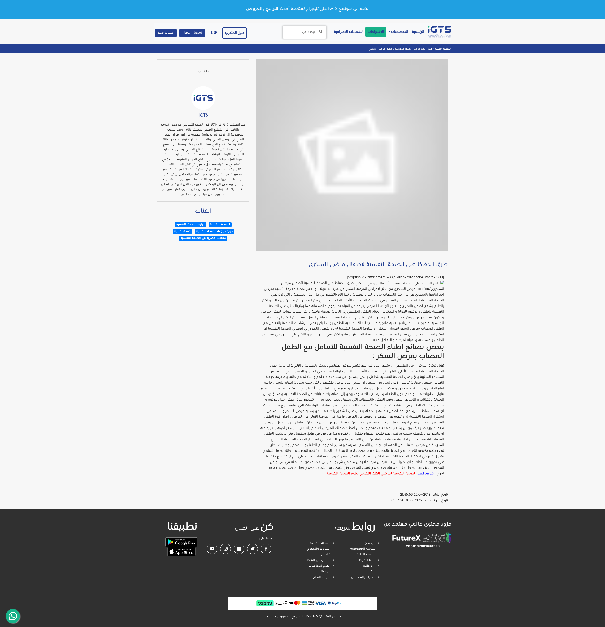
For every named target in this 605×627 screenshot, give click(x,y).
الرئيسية (417, 32)
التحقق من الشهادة (317, 560)
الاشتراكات (375, 32)
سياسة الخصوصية (362, 549)
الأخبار (371, 571)
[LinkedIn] (239, 549)
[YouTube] (212, 549)
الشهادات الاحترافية (347, 32)
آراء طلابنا (368, 566)
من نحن (370, 543)
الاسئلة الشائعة (319, 543)
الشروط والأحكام (318, 549)
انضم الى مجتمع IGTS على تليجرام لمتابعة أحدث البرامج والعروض (308, 8)
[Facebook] (266, 549)
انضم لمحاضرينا (319, 566)
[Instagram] (225, 549)
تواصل (325, 554)
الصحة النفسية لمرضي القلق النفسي (387, 473)
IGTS (203, 115)
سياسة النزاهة (366, 554)
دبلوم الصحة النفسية (343, 473)
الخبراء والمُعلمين (363, 577)
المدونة (325, 571)
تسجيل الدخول (192, 33)
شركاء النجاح (321, 577)
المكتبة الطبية (442, 49)
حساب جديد (165, 33)
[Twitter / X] (252, 549)
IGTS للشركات (365, 560)
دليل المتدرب (234, 33)
